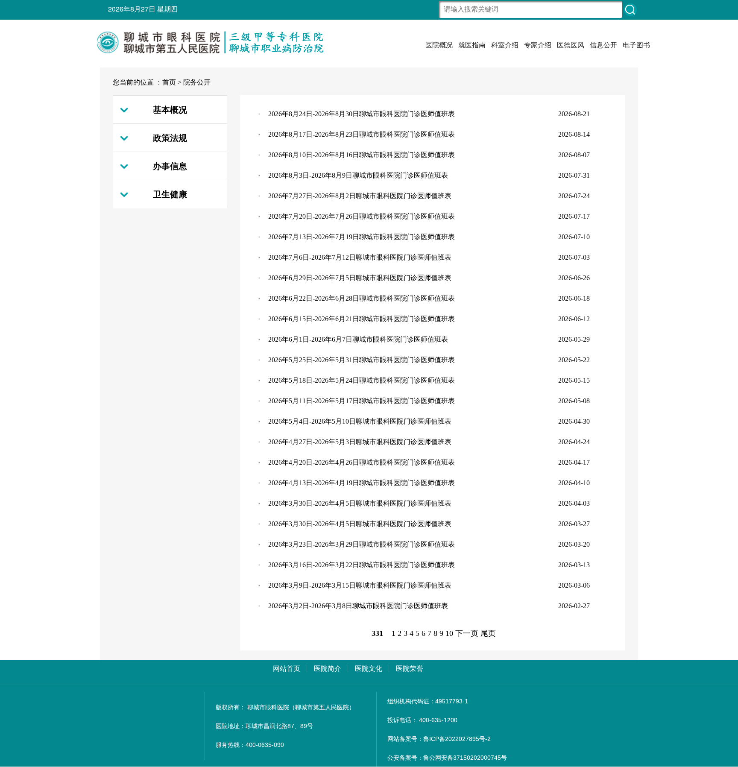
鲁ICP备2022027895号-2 (457, 738)
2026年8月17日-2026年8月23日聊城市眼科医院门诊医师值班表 (361, 134)
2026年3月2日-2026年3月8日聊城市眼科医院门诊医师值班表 (358, 605)
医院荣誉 (409, 668)
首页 (169, 82)
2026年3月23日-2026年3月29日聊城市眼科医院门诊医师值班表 (361, 544)
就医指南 (472, 45)
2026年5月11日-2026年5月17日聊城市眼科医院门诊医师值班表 (361, 400)
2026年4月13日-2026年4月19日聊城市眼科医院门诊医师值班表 (361, 482)
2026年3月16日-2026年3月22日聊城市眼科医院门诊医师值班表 (361, 564)
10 (449, 633)
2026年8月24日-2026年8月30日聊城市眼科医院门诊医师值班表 (361, 113)
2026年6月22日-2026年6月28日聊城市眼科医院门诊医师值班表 (361, 298)
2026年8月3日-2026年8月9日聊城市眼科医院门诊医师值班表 (358, 175)
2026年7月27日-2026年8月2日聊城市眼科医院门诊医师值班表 (359, 195)
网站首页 (286, 668)
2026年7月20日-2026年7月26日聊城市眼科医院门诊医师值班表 (361, 216)
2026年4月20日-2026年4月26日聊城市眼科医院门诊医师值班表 (361, 462)
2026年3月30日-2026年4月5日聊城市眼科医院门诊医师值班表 (359, 503)
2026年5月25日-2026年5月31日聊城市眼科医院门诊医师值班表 (361, 359)
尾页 (488, 633)
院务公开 (197, 82)
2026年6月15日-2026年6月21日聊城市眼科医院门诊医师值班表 (361, 318)
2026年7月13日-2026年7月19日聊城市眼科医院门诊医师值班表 (361, 236)
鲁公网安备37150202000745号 (465, 757)
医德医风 (570, 45)
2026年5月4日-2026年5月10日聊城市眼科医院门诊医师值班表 (359, 421)
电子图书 (636, 45)
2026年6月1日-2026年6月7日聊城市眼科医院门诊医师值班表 (358, 339)
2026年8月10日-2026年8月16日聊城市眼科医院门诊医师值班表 (361, 154)
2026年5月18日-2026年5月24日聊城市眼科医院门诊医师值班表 (361, 380)
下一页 (466, 633)
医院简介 (327, 668)
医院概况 (439, 45)
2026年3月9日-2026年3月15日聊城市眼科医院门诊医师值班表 (359, 585)
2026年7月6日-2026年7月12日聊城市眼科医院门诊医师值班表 (359, 257)
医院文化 (368, 668)
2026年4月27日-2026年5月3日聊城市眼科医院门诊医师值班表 (359, 441)
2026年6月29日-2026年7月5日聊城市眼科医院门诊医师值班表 (359, 277)
